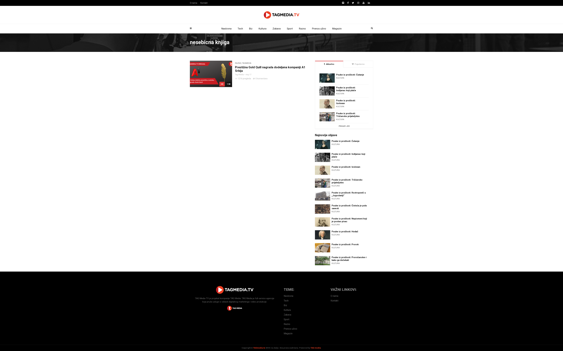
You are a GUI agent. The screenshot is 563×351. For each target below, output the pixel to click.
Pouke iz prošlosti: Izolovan (346, 102)
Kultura (262, 28)
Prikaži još (344, 126)
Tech (240, 28)
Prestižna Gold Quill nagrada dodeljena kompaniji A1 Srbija (270, 69)
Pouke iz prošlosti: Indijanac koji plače (346, 89)
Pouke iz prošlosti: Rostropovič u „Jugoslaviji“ (349, 194)
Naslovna (226, 28)
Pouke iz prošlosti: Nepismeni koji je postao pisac (349, 220)
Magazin (337, 28)
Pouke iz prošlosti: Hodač (345, 231)
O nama (193, 3)
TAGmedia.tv (259, 348)
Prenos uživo (319, 28)
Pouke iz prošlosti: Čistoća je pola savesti (349, 207)
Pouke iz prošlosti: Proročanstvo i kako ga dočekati (349, 258)
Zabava (277, 28)
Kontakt (204, 3)
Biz (250, 28)
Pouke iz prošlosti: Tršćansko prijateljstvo (348, 115)
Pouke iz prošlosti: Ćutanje (350, 74)
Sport (290, 28)
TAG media (316, 348)
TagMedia (246, 63)
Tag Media (239, 74)
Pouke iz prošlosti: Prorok (345, 244)
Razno (302, 28)
